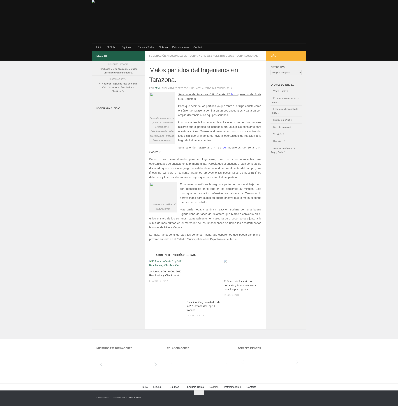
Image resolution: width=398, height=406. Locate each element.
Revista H (278, 141)
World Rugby (280, 91)
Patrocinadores (180, 47)
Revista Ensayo (281, 127)
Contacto (198, 47)
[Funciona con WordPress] (110, 398)
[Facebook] (138, 56)
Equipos (126, 47)
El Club (110, 47)
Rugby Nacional (246, 56)
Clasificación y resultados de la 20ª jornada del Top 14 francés (203, 306)
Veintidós (277, 134)
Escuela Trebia (146, 47)
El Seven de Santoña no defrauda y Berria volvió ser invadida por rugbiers (240, 285)
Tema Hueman (134, 398)
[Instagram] (133, 56)
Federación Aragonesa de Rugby (173, 56)
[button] (101, 364)
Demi (157, 88)
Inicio (99, 47)
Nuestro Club (223, 56)
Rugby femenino (281, 120)
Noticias (163, 47)
